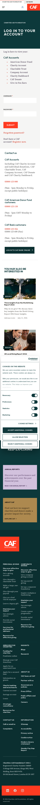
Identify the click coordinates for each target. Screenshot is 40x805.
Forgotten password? (13, 132)
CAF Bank (29, 2)
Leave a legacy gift (10, 603)
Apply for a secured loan (11, 673)
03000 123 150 (11, 206)
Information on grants (9, 679)
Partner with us (27, 680)
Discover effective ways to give (11, 569)
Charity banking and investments (10, 686)
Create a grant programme (27, 612)
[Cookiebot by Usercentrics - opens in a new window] (28, 359)
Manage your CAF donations (10, 661)
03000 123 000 (11, 181)
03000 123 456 (11, 228)
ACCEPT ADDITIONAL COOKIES (20, 430)
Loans (5, 698)
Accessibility (26, 729)
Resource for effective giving (9, 636)
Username (8, 96)
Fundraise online (10, 656)
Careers (24, 702)
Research (25, 654)
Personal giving (11, 564)
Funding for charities (7, 652)
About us (25, 672)
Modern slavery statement (27, 743)
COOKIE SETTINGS (25, 423)
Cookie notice (27, 737)
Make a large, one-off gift (10, 586)
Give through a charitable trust (9, 580)
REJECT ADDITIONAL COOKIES (20, 444)
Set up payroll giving (26, 582)
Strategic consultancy (8, 705)
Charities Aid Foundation (12, 2)
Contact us (8, 720)
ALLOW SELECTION (20, 437)
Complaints (7, 729)
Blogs (23, 649)
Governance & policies (27, 686)
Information (27, 720)
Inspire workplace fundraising (28, 594)
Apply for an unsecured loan (9, 667)
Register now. (19, 141)
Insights (25, 645)
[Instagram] (22, 790)
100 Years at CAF (28, 676)
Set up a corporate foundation (28, 588)
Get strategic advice (8, 615)
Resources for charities (9, 711)
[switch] (34, 402)
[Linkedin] (7, 790)
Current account (9, 690)
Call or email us (9, 724)
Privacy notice (27, 733)
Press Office (26, 691)
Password (8, 109)
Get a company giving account (27, 576)
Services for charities (9, 646)
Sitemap (24, 724)
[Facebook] (15, 790)
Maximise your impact (9, 610)
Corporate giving (26, 564)
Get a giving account (8, 574)
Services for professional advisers (8, 629)
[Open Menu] (4, 7)
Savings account (9, 694)
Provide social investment (9, 621)
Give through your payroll (10, 592)
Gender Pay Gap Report (28, 749)
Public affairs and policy (28, 697)
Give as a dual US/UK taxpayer (9, 598)
